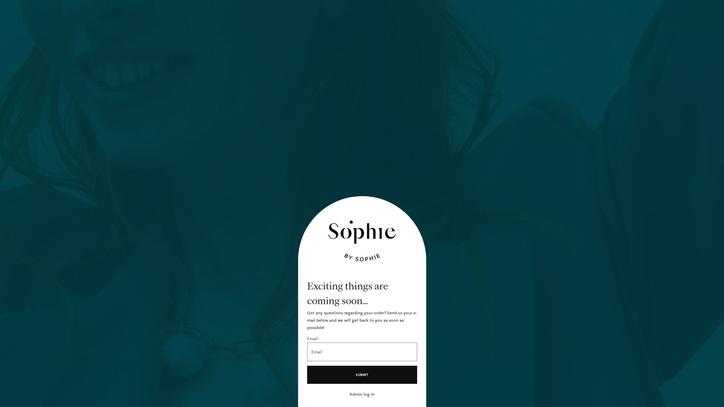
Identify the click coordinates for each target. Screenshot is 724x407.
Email (312, 338)
